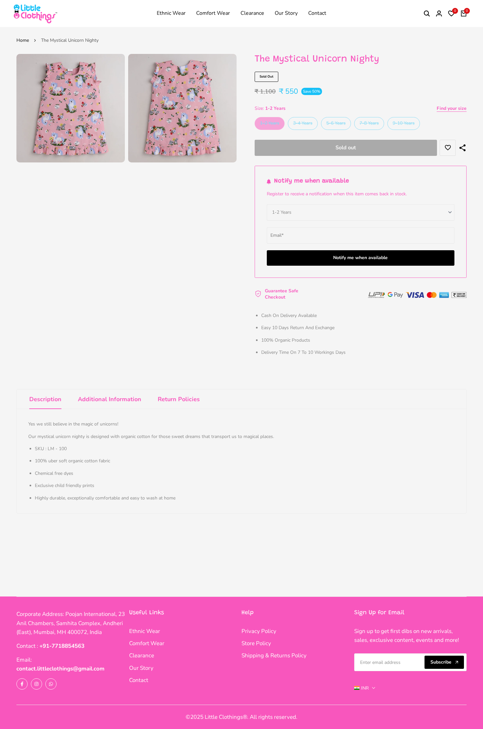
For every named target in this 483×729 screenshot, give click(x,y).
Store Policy (256, 643)
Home (22, 40)
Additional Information (109, 399)
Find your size (452, 108)
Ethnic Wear (144, 631)
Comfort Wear (146, 643)
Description (45, 399)
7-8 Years (369, 125)
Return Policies (179, 399)
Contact (138, 680)
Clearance (141, 655)
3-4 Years (302, 125)
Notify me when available (360, 258)
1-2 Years (269, 125)
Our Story (141, 668)
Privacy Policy (259, 631)
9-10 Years (403, 125)
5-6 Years (336, 125)
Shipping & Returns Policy (274, 655)
